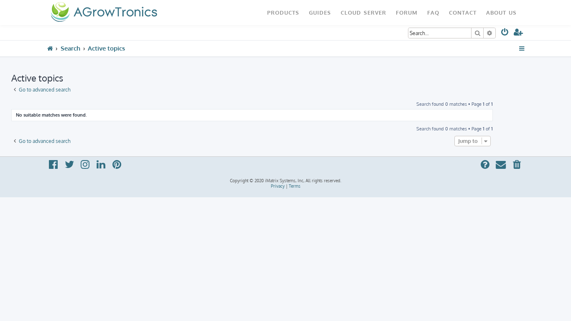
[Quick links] (522, 48)
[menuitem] (505, 33)
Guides (320, 12)
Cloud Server (363, 12)
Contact (463, 12)
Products (283, 12)
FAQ (433, 12)
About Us (501, 12)
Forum (407, 12)
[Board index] (104, 12)
